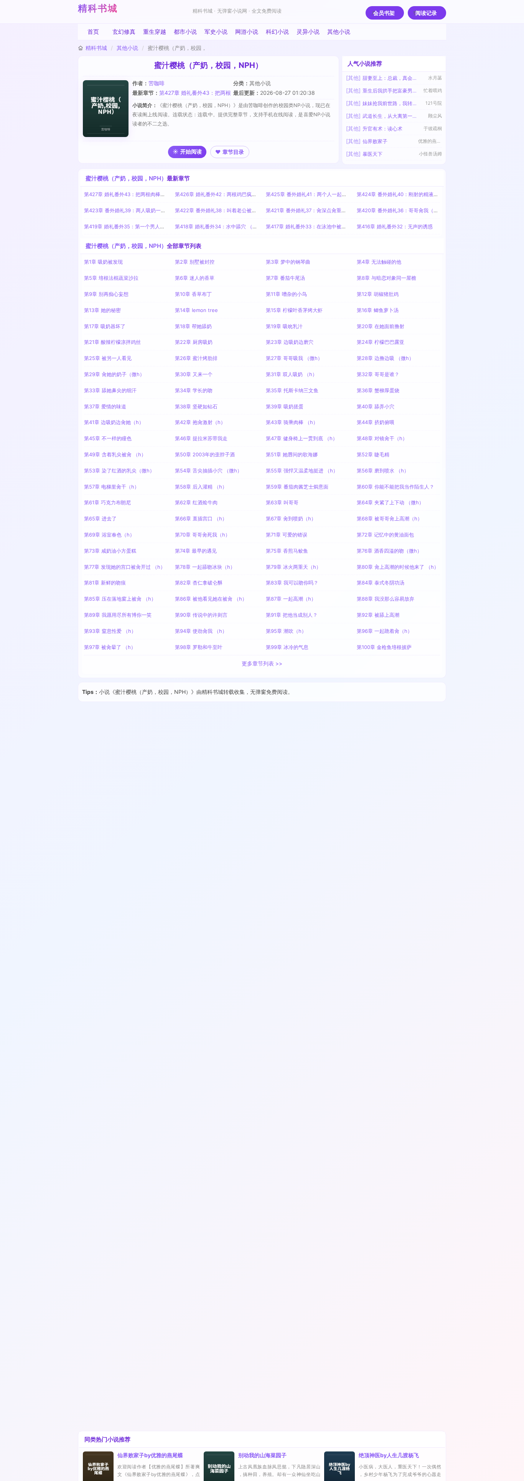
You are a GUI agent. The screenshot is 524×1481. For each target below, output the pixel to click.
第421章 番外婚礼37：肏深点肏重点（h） (312, 210)
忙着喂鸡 (432, 90)
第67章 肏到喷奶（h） (291, 518)
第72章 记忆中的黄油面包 (385, 535)
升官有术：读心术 (382, 128)
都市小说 (185, 31)
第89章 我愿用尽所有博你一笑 (118, 615)
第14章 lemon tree (196, 310)
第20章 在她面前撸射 (380, 326)
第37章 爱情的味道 (105, 406)
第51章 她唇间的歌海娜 (292, 454)
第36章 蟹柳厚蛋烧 (378, 390)
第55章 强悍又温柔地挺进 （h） (302, 470)
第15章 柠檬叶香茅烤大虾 (294, 310)
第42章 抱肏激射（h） (200, 422)
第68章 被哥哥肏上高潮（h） (389, 518)
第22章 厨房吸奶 (194, 342)
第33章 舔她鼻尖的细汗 (110, 390)
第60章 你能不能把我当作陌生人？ (395, 487)
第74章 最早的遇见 (196, 551)
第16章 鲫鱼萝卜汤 (378, 310)
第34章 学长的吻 (194, 390)
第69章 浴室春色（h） (109, 535)
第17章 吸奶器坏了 (104, 326)
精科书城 (98, 8)
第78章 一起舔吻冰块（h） (205, 567)
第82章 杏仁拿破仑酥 (198, 583)
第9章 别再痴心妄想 (106, 294)
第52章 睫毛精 (373, 454)
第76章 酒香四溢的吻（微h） (389, 551)
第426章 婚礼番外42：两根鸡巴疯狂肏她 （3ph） (231, 194)
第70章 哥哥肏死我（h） (202, 535)
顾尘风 (435, 116)
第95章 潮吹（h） (286, 631)
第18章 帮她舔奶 (193, 326)
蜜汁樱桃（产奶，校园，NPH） (126, 178)
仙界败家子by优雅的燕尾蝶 (150, 1455)
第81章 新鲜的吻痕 (105, 583)
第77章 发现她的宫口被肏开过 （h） (124, 567)
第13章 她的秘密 (102, 310)
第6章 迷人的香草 (194, 278)
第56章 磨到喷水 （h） (383, 470)
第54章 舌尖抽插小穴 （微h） (208, 470)
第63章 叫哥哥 (282, 502)
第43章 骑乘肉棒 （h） (292, 422)
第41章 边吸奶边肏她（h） (114, 422)
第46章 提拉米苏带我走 (201, 438)
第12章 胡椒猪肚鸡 (378, 294)
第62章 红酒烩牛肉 (196, 502)
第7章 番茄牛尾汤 (285, 278)
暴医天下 (372, 154)
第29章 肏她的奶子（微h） (114, 374)
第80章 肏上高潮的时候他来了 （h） (398, 567)
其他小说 (338, 31)
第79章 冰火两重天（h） (293, 567)
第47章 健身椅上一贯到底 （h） (302, 438)
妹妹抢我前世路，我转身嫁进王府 (390, 103)
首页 (93, 31)
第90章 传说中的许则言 (201, 615)
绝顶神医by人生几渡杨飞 (389, 1455)
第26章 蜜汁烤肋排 (196, 358)
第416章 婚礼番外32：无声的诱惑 (395, 226)
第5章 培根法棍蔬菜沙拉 (111, 278)
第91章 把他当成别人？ (292, 615)
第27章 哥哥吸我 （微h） (294, 358)
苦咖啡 (156, 83)
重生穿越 (154, 31)
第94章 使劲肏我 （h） (201, 631)
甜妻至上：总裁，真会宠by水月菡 (390, 78)
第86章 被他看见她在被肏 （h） (211, 599)
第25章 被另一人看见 (108, 358)
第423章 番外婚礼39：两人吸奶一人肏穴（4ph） (139, 210)
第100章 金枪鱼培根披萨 (384, 647)
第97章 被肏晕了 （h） (110, 647)
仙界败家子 (375, 141)
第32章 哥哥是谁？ (378, 374)
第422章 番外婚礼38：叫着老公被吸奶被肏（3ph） (233, 210)
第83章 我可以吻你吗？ (292, 583)
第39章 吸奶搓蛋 (284, 406)
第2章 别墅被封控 (194, 262)
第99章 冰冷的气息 (287, 647)
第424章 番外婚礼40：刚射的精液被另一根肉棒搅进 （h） (422, 194)
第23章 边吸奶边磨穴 (289, 342)
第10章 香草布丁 (193, 294)
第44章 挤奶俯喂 (375, 422)
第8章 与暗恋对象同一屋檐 (386, 278)
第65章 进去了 (100, 518)
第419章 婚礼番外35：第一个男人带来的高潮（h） (141, 226)
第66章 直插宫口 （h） (201, 518)
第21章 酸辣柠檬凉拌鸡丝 (112, 342)
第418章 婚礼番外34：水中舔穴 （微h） (220, 226)
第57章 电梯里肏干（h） (111, 487)
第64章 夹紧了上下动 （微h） (390, 502)
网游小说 (246, 31)
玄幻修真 (123, 31)
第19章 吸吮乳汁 (284, 326)
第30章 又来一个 (194, 374)
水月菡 (435, 78)
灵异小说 (308, 31)
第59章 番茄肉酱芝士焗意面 (297, 487)
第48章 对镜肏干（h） (382, 438)
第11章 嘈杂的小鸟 (286, 294)
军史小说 (215, 31)
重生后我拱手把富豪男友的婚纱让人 (390, 91)
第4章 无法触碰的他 (379, 262)
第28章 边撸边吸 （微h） (385, 358)
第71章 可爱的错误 (286, 535)
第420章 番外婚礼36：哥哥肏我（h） (399, 210)
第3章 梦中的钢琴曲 (288, 262)
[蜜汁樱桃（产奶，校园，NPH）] (107, 108)
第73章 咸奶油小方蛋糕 (110, 551)
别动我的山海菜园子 (262, 1455)
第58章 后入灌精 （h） (201, 487)
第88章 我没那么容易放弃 (385, 599)
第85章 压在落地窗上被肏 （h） (120, 599)
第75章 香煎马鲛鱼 (287, 551)
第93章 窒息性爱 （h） (110, 631)
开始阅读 (191, 151)
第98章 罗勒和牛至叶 (198, 647)
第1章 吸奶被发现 (103, 262)
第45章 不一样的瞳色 (108, 438)
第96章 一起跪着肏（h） (384, 631)
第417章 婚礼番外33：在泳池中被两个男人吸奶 (318, 226)
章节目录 (233, 152)
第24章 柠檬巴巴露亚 (380, 342)
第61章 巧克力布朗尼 (107, 502)
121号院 (433, 103)
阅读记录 (426, 13)
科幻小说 (277, 31)
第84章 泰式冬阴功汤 (380, 583)
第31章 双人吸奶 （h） (291, 374)
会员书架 (384, 13)
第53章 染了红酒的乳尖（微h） (119, 470)
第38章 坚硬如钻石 (196, 406)
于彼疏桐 (432, 128)
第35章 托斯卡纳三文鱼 (292, 390)
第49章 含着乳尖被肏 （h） (115, 454)
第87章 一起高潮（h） (291, 599)
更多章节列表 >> (262, 663)
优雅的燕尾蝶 (430, 141)
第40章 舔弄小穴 (375, 406)
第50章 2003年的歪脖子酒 (205, 454)
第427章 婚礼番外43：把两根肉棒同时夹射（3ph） (141, 194)
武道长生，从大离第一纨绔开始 (390, 116)
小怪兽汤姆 (430, 154)
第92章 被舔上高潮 (378, 615)
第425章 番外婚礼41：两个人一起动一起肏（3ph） (323, 194)
